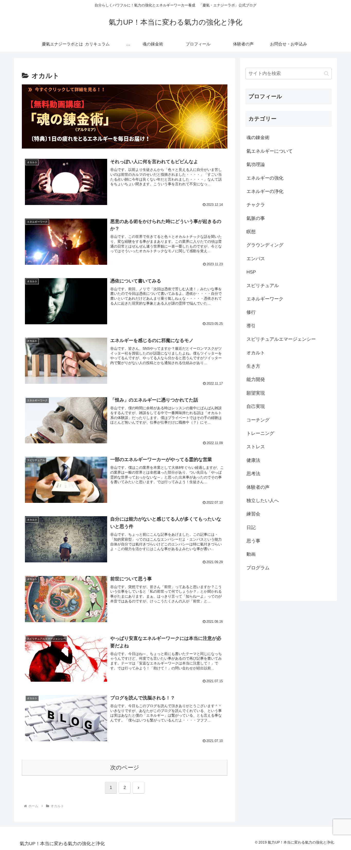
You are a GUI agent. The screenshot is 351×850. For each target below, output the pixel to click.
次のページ (124, 767)
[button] (326, 73)
